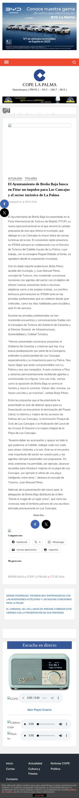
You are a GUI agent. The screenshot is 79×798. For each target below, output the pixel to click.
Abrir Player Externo (39, 710)
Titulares (31, 178)
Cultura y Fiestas (34, 771)
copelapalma (14, 201)
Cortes (10, 769)
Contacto (12, 779)
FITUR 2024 (57, 576)
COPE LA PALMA (37, 576)
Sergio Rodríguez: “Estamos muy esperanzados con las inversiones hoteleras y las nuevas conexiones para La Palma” (39, 599)
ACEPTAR (39, 796)
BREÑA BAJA (16, 576)
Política (55, 769)
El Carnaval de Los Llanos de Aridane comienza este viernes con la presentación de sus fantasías (39, 610)
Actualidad (15, 178)
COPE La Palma (40, 84)
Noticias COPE (60, 763)
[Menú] (6, 62)
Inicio (9, 763)
